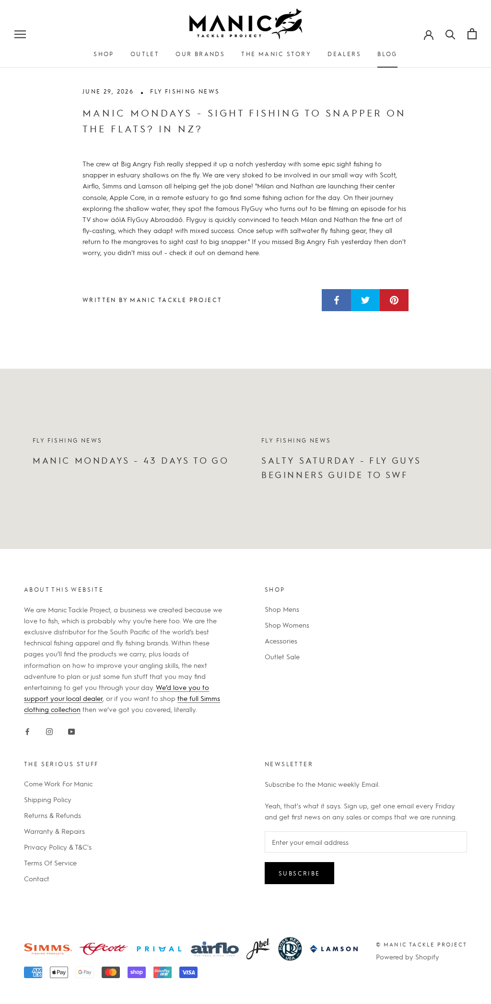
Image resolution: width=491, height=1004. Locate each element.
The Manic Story (276, 54)
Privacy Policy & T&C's (58, 846)
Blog (387, 54)
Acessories (281, 640)
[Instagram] (49, 729)
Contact (36, 878)
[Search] (450, 33)
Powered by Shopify (407, 956)
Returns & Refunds (52, 815)
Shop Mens (282, 609)
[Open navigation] (20, 33)
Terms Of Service (50, 862)
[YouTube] (71, 729)
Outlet (144, 54)
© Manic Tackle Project (421, 944)
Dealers (344, 54)
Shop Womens (287, 624)
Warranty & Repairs (54, 831)
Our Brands (200, 54)
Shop (104, 54)
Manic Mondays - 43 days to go (131, 460)
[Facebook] (27, 729)
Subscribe (299, 873)
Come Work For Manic (58, 783)
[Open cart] (472, 33)
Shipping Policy (47, 799)
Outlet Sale (282, 656)
